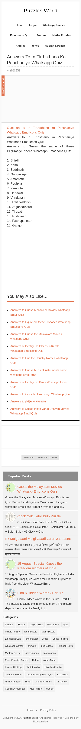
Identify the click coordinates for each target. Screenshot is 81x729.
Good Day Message (15, 688)
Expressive (62, 674)
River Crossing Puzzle (16, 660)
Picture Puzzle (12, 631)
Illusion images (13, 681)
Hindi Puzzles (33, 667)
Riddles (20, 45)
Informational (49, 653)
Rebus (35, 660)
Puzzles (41, 35)
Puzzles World (40, 11)
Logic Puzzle (36, 624)
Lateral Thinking (13, 667)
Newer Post (29, 457)
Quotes (49, 688)
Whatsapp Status (43, 681)
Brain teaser (31, 639)
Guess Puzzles (60, 639)
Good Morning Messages (40, 674)
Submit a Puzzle (55, 45)
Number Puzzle (65, 646)
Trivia (28, 681)
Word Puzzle (30, 631)
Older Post (42, 457)
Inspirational (47, 646)
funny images (32, 653)
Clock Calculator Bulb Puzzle (39, 516)
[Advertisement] (35, 100)
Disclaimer (62, 681)
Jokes (35, 45)
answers (32, 646)
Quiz (65, 624)
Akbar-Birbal (49, 660)
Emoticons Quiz (20, 35)
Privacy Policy (48, 710)
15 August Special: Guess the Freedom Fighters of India (39, 566)
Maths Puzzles (61, 35)
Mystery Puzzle (13, 653)
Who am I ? (53, 624)
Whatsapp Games (54, 24)
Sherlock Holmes (14, 674)
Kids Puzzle (36, 688)
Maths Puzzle (48, 631)
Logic (33, 24)
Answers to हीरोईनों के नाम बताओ (28, 401)
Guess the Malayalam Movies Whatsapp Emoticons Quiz (39, 489)
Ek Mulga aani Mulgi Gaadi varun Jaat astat (38, 539)
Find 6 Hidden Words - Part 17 (40, 593)
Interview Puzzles (53, 667)
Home (19, 24)
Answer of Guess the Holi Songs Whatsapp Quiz (40, 394)
